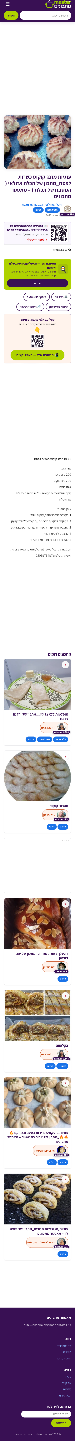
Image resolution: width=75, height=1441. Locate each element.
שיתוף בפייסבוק (58, 307)
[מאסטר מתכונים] (58, 4)
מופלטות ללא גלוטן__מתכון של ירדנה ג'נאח (40, 716)
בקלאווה (62, 1045)
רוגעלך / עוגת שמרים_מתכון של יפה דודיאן (42, 955)
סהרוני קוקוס (58, 806)
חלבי (51, 826)
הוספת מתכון (64, 1358)
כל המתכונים (64, 1346)
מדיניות (67, 1389)
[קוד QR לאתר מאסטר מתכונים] (37, 341)
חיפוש (11, 15)
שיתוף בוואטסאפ (36, 297)
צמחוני (62, 1066)
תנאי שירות (65, 1395)
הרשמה (61, 1423)
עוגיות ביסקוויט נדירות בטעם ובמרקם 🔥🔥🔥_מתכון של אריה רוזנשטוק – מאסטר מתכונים (37, 1137)
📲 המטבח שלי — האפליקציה (37, 355)
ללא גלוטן (61, 739)
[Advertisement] (37, 72)
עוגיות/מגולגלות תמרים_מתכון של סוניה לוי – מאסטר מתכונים (39, 1231)
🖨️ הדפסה (61, 296)
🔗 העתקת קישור (30, 306)
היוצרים (67, 1352)
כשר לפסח (52, 210)
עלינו (68, 1377)
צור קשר (66, 1383)
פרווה (38, 210)
